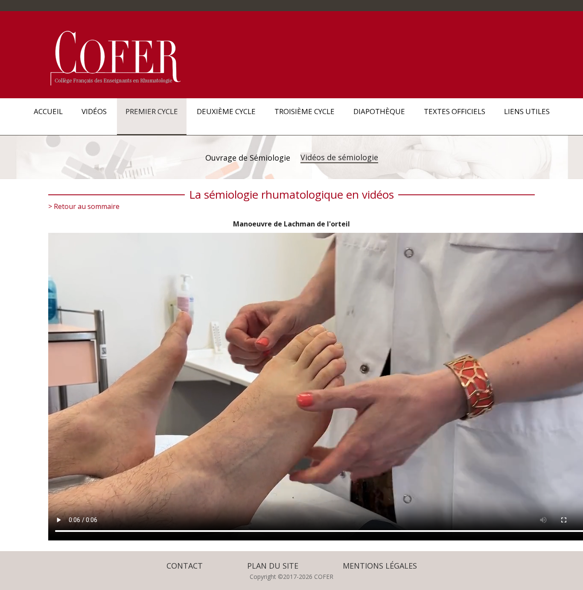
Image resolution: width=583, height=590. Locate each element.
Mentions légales (380, 566)
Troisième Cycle (304, 111)
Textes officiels (454, 111)
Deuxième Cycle (226, 111)
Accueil (48, 111)
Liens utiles (527, 111)
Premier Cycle (151, 111)
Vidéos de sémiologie (339, 157)
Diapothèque (379, 111)
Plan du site (272, 566)
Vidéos (94, 111)
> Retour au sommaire (84, 206)
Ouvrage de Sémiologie (247, 158)
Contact (184, 566)
